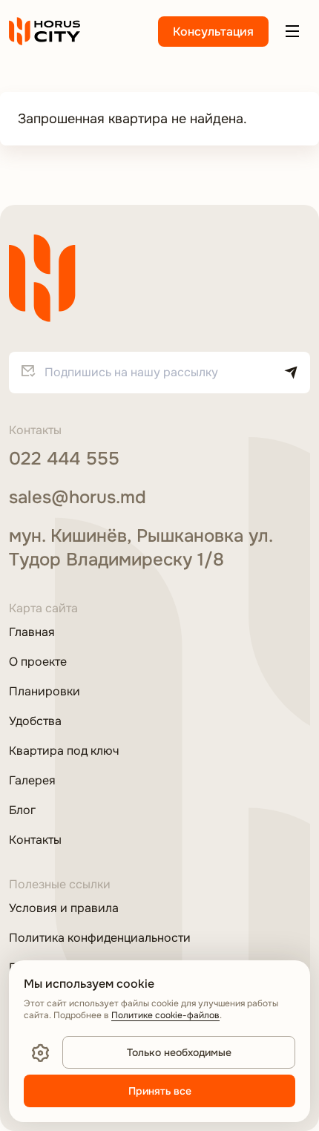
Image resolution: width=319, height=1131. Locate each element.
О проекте (38, 662)
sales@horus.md (77, 497)
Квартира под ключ (64, 751)
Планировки (44, 691)
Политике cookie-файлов (165, 1015)
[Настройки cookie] (40, 1052)
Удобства (35, 721)
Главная (32, 632)
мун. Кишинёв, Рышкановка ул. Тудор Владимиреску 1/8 (140, 548)
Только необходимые (179, 1052)
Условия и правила (64, 908)
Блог (22, 810)
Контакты (35, 840)
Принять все (159, 1091)
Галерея (32, 780)
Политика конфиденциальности (100, 938)
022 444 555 (64, 459)
